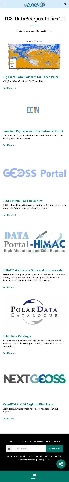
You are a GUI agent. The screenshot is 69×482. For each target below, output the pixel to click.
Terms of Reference (26, 460)
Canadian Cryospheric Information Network (33, 131)
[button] (4, 4)
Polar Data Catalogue (17, 336)
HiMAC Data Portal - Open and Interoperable (33, 270)
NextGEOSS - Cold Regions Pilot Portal (28, 404)
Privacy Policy (43, 460)
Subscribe (55, 448)
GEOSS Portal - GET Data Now (23, 200)
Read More (8, 88)
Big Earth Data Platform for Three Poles (30, 77)
